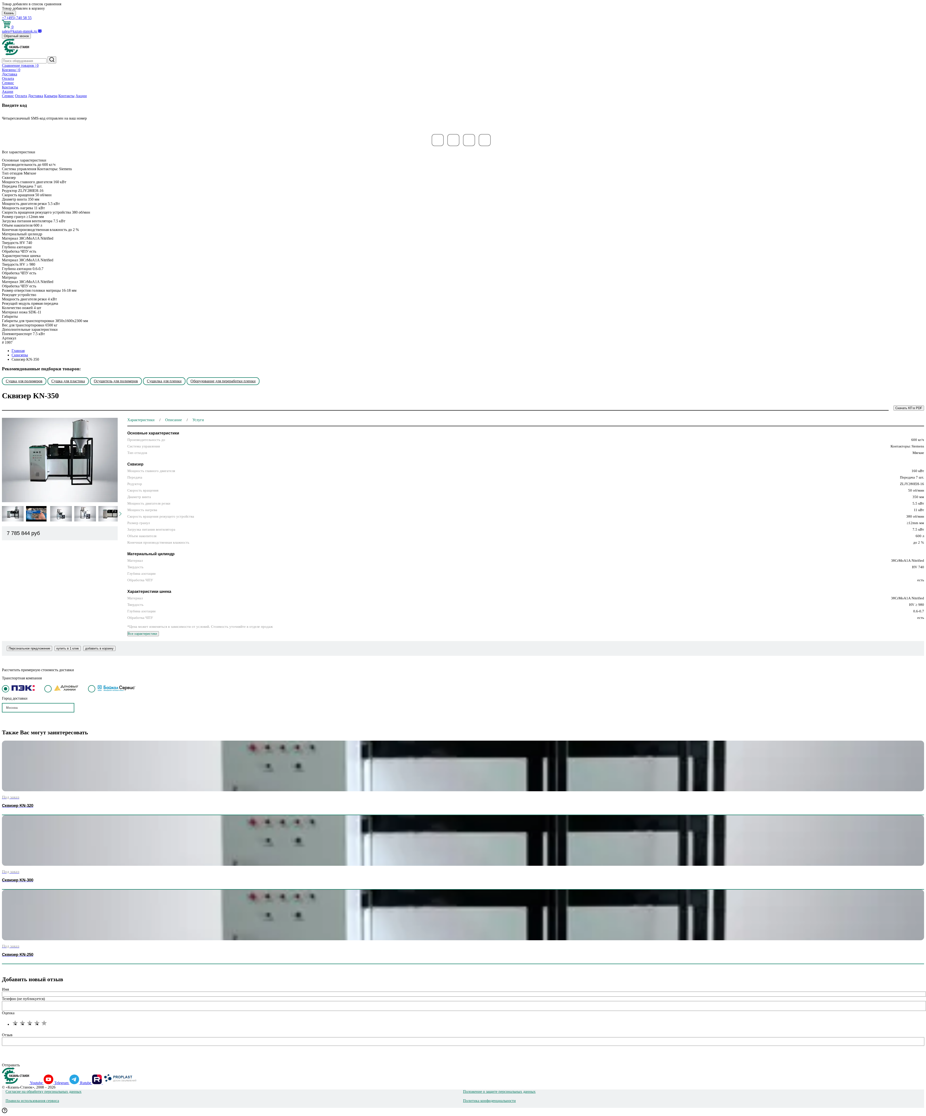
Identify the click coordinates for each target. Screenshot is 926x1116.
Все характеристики (142, 634)
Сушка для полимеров (24, 381)
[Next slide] (120, 513)
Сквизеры (20, 355)
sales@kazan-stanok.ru (20, 31)
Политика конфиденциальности (489, 1101)
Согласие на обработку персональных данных (44, 1091)
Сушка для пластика (68, 381)
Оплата (8, 78)
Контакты (10, 87)
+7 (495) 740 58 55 (17, 18)
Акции (7, 91)
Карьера (50, 96)
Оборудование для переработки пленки (223, 381)
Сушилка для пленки (164, 381)
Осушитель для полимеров (116, 381)
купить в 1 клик (67, 648)
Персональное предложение (29, 648)
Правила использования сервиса (32, 1101)
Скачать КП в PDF (908, 408)
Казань (9, 13)
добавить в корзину (99, 648)
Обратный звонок (16, 36)
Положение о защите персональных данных (499, 1091)
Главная (18, 351)
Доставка (9, 74)
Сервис (8, 83)
